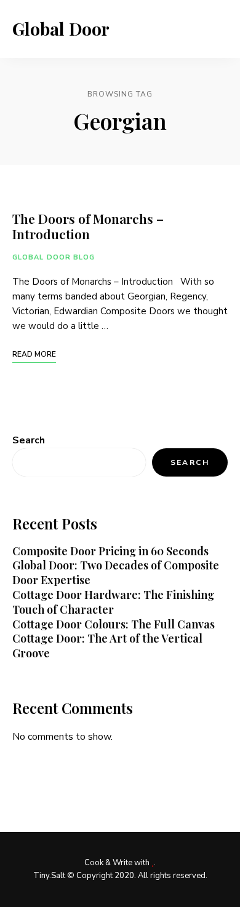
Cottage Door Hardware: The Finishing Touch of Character (113, 602)
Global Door (61, 28)
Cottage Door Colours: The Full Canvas (113, 624)
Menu (215, 29)
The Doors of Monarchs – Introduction (88, 226)
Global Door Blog (53, 257)
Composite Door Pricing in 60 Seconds (110, 551)
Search (28, 440)
